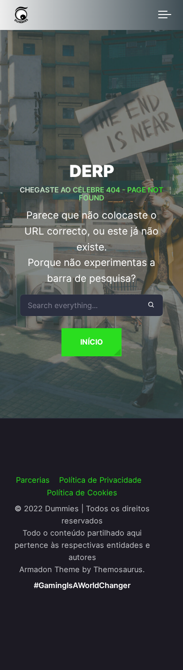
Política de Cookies (82, 492)
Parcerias (33, 480)
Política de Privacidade (100, 480)
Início (91, 342)
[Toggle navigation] (164, 15)
